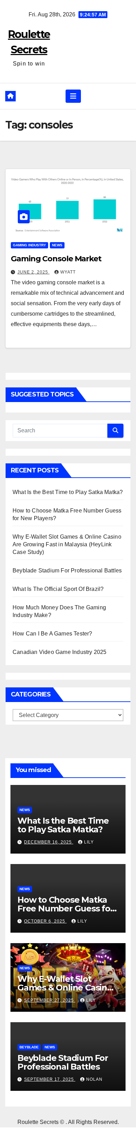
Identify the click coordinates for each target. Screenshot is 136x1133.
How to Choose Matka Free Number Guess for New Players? (65, 908)
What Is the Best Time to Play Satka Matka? (68, 492)
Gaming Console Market (56, 258)
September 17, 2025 (49, 1079)
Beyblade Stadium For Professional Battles (67, 570)
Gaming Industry (29, 245)
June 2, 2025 (33, 272)
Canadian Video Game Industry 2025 (60, 652)
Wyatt (68, 272)
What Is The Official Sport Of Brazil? (58, 589)
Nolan (94, 1079)
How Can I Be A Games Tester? (52, 634)
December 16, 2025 (48, 842)
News (57, 245)
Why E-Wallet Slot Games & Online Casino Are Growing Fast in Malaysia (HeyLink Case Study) (67, 544)
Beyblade (29, 1047)
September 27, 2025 (49, 1000)
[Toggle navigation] (73, 96)
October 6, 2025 (45, 921)
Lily (89, 842)
